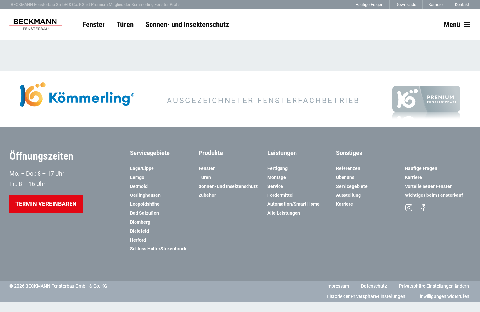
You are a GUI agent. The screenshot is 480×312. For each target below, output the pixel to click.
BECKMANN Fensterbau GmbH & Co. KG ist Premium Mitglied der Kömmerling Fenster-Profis (96, 4)
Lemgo (137, 177)
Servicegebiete (352, 186)
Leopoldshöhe (145, 204)
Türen (205, 177)
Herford (138, 240)
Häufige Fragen (369, 4)
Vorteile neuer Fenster (428, 186)
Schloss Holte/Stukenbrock (158, 249)
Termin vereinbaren (46, 203)
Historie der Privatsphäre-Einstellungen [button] (366, 296)
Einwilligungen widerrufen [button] (443, 296)
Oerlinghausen (145, 195)
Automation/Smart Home (293, 204)
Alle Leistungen (283, 213)
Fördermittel (280, 195)
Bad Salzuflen (144, 213)
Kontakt (462, 4)
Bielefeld (139, 231)
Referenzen (348, 168)
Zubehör (207, 195)
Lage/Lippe (142, 168)
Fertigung (277, 168)
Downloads (405, 4)
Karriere (435, 4)
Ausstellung (348, 195)
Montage (276, 177)
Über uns (345, 177)
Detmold (139, 186)
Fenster (207, 168)
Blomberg (140, 222)
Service (275, 186)
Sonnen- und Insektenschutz (228, 186)
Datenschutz (374, 286)
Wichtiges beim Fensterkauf (434, 195)
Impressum (337, 286)
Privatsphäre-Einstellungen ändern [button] (434, 286)
